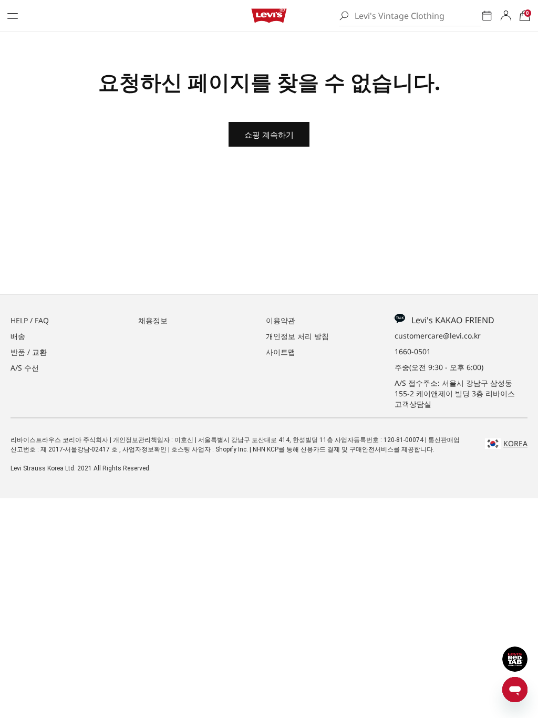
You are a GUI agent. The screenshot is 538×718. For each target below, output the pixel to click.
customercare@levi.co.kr (438, 336)
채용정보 (153, 320)
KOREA (515, 443)
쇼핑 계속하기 (269, 134)
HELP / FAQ (30, 320)
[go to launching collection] (487, 15)
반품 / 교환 (29, 352)
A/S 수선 (25, 368)
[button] (525, 15)
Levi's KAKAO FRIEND (449, 320)
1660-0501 (413, 351)
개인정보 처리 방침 (297, 336)
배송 (18, 336)
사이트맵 (280, 352)
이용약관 (280, 320)
